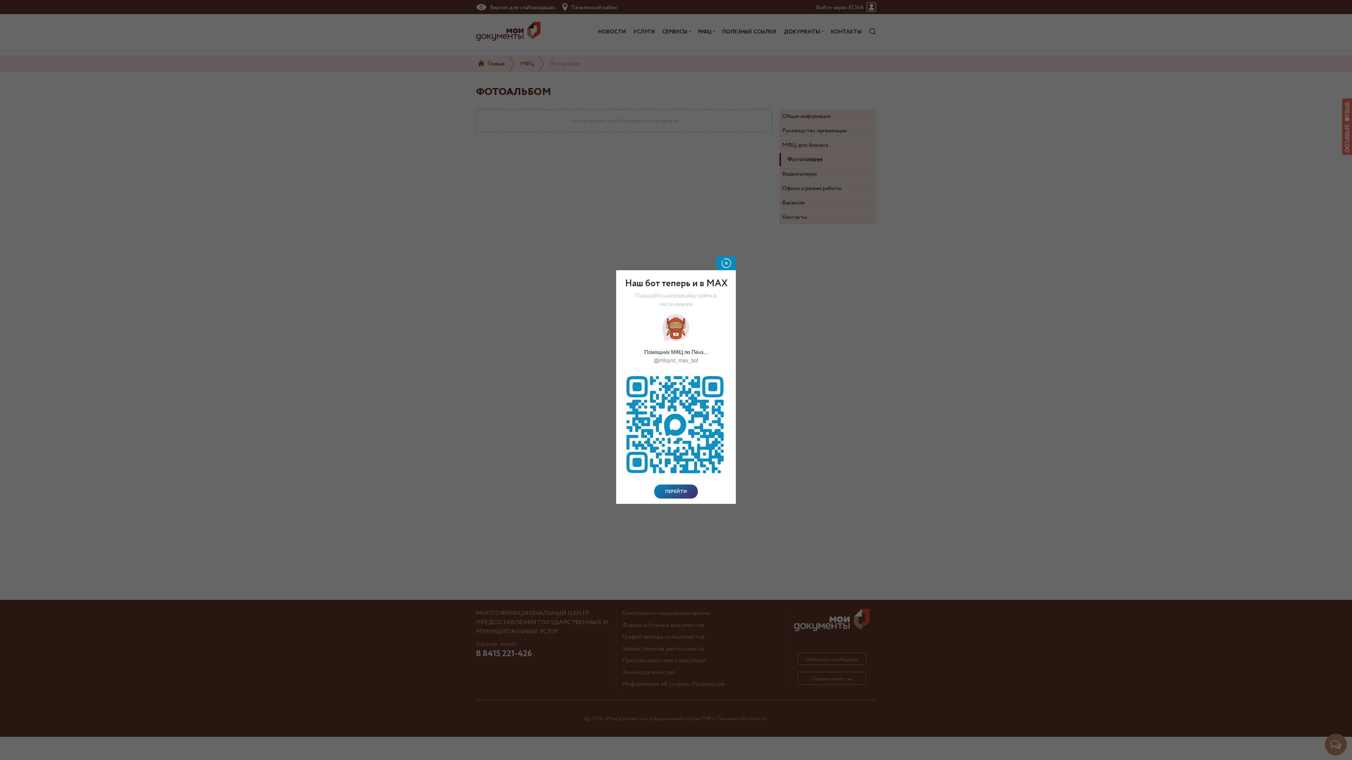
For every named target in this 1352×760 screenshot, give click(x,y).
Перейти (676, 491)
